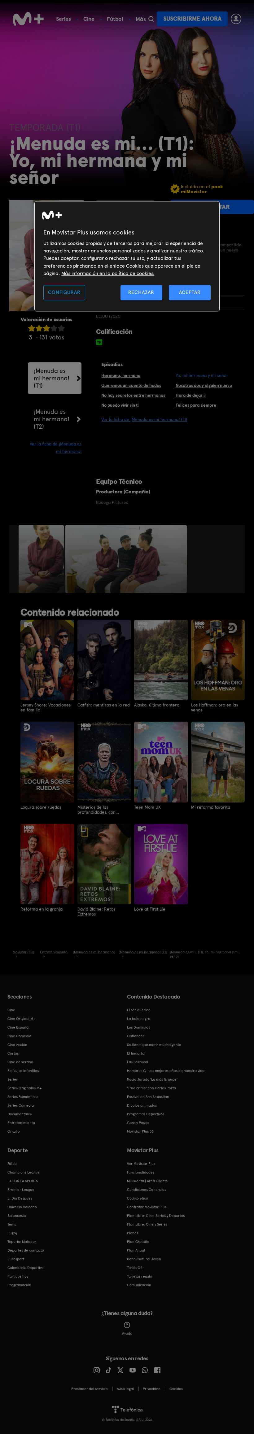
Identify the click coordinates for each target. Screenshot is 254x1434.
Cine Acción (17, 1045)
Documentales (19, 1114)
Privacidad (151, 1389)
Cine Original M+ (21, 1018)
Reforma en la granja (41, 909)
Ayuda (127, 1333)
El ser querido (139, 1010)
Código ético (137, 1198)
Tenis (11, 1224)
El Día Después (19, 1198)
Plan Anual (136, 1250)
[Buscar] (151, 19)
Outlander (135, 1036)
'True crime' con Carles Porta (151, 1088)
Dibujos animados (142, 1105)
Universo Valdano (22, 1207)
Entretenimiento (21, 1123)
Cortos (13, 1053)
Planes (132, 1233)
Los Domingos (138, 1027)
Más (141, 19)
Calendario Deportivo (25, 1268)
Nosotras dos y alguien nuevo (204, 385)
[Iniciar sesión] (236, 19)
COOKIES (176, 1389)
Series (63, 18)
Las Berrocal (137, 1062)
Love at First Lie (149, 909)
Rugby (12, 1233)
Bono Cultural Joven (144, 1259)
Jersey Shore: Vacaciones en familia (45, 707)
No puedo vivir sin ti (119, 405)
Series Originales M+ (24, 1088)
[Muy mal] (31, 328)
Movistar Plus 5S (140, 1131)
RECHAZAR (141, 292)
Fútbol (115, 18)
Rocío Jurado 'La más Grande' (152, 1079)
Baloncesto (16, 1215)
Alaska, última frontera (156, 704)
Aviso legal (125, 1389)
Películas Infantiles (23, 1071)
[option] (42, 559)
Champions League (23, 1172)
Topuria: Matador (21, 1241)
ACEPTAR (190, 292)
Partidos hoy (17, 1276)
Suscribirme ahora (192, 18)
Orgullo (13, 1131)
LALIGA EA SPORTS (22, 1181)
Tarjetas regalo (139, 1276)
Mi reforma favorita (210, 807)
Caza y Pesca (138, 1123)
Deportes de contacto (25, 1250)
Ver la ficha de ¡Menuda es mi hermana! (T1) (144, 419)
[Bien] (53, 328)
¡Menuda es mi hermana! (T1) (51, 378)
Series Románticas (22, 1097)
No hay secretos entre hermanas (133, 395)
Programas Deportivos (145, 1114)
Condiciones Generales (146, 1189)
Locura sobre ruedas (40, 807)
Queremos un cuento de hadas (131, 385)
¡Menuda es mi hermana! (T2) (51, 419)
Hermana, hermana (120, 375)
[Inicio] (28, 19)
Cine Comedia (19, 1036)
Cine (88, 18)
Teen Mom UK (147, 807)
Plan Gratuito (138, 1241)
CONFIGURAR (64, 292)
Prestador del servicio (89, 1389)
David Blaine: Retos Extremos (96, 911)
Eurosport (15, 1259)
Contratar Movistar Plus (146, 1207)
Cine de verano (20, 1062)
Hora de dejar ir (191, 395)
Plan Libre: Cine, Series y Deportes (156, 1215)
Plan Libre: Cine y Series (147, 1224)
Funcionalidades (140, 1172)
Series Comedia (20, 1105)
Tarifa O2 (134, 1268)
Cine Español (18, 1027)
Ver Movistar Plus (141, 1163)
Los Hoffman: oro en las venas (214, 707)
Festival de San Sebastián (148, 1097)
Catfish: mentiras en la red (103, 704)
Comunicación (139, 1285)
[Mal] (39, 328)
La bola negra (138, 1018)
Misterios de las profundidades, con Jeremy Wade (96, 810)
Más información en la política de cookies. (107, 273)
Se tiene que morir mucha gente (154, 1045)
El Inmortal (136, 1053)
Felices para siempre (196, 405)
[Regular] (46, 328)
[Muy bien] (61, 328)
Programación (19, 1285)
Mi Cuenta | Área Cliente (147, 1181)
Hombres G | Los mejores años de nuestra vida (165, 1071)
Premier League (20, 1189)
